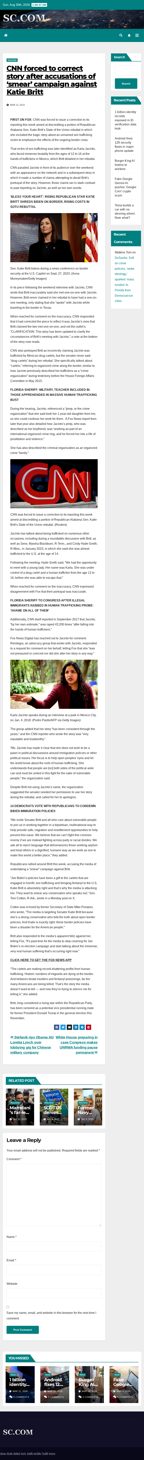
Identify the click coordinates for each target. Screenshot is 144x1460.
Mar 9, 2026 (123, 1391)
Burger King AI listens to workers (125, 165)
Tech (13, 1375)
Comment (14, 1159)
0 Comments (21, 1397)
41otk (10, 1453)
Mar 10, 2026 (55, 1391)
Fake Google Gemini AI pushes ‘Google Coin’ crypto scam (125, 187)
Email (11, 1260)
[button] (120, 35)
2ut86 (30, 1453)
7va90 (45, 1453)
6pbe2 (17, 1453)
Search (119, 57)
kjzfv (23, 1453)
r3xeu (3, 1453)
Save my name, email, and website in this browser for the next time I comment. (51, 1315)
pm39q (37, 1453)
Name (11, 1236)
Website (12, 1283)
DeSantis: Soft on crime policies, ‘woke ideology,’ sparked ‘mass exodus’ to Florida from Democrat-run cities (124, 279)
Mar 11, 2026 (20, 1391)
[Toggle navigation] (137, 35)
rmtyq (52, 1453)
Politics (12, 60)
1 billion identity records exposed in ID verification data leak (125, 120)
